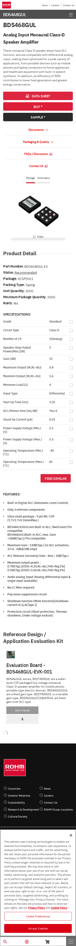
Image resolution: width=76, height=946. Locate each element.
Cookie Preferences (38, 916)
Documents (36, 129)
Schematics (43, 177)
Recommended (26, 272)
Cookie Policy (59, 907)
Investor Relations (19, 795)
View (40, 236)
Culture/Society (17, 816)
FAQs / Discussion (36, 154)
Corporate (14, 788)
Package (30, 177)
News (45, 5)
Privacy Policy (36, 907)
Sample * (38, 117)
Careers (55, 5)
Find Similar (55, 478)
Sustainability (16, 802)
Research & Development (23, 809)
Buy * (38, 106)
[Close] (71, 835)
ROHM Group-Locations (58, 809)
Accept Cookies (38, 928)
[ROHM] (7, 5)
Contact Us (68, 5)
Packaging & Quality (36, 141)
